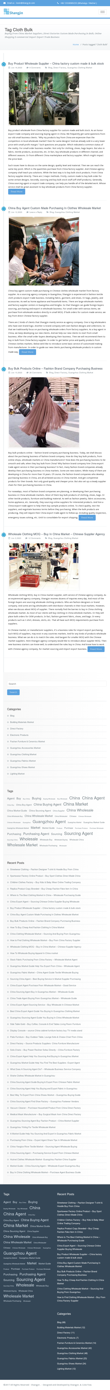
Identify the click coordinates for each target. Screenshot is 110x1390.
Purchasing (14, 834)
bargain (63, 637)
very (97, 141)
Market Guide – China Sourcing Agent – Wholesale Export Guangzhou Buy (45, 1165)
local (25, 141)
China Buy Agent (24, 804)
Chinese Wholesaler (14, 822)
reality (15, 148)
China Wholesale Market (39, 816)
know (36, 644)
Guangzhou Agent (49, 821)
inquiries (73, 598)
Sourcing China (12, 840)
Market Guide (48, 827)
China (74, 797)
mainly (52, 322)
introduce (75, 641)
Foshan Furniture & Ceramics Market (27, 741)
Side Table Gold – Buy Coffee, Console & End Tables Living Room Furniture (45, 1023)
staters (77, 470)
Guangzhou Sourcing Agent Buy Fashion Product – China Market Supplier (44, 1120)
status (97, 144)
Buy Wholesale (62, 799)
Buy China (26, 799)
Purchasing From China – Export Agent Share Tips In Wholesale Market (43, 1139)
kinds (22, 322)
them (100, 336)
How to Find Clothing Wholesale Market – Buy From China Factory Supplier (45, 940)
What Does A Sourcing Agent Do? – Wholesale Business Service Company (45, 1069)
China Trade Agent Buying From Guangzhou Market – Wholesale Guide (43, 998)
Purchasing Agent (36, 833)
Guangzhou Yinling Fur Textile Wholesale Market (32, 1127)
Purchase (68, 827)
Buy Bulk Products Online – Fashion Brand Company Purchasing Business (55, 368)
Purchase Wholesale (97, 828)
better (65, 340)
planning (64, 491)
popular (62, 144)
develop (100, 474)
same (87, 134)
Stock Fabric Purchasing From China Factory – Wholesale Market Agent (43, 959)
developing (13, 474)
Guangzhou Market (74, 822)
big (92, 322)
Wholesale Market (22, 845)
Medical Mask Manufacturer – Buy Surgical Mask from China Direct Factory (45, 1114)
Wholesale (29, 839)
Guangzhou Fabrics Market (23, 760)
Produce (59, 828)
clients (34, 137)
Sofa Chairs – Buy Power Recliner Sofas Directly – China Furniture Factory (45, 1049)
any (46, 633)
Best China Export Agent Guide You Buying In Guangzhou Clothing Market (45, 1011)
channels (68, 605)
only (40, 481)
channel (94, 152)
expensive (81, 137)
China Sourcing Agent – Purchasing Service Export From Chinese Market (44, 1152)
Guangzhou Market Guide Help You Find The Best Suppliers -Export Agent (45, 1062)
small (26, 148)
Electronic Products (19, 734)
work (101, 644)
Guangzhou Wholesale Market (18, 828)
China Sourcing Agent (40, 810)
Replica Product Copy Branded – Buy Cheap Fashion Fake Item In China (44, 888)
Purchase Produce (81, 828)
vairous (86, 308)
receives (54, 598)
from (89, 333)
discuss (98, 452)
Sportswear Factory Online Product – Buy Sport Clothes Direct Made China (45, 875)
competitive (92, 478)
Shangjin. (75, 1385)
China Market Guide (17, 810)
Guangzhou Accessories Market (25, 747)
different (85, 152)
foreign (11, 602)
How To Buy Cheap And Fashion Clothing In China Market (37, 927)
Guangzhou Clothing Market (79, 67)
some (64, 343)
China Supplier (59, 810)
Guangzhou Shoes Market (22, 767)
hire (88, 463)
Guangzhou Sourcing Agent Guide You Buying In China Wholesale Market (44, 1017)
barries (74, 609)
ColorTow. (87, 1385)
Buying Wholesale (49, 799)
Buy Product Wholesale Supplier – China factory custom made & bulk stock (56, 63)
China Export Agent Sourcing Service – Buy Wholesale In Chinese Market (44, 1004)
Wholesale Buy (46, 839)
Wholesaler (63, 846)
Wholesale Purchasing (48, 845)
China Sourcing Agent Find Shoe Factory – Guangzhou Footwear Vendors (44, 1101)
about (11, 456)
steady (94, 481)
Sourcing (56, 834)
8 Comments (35, 67)
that (10, 329)
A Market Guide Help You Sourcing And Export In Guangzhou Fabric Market (45, 1133)
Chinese (72, 816)
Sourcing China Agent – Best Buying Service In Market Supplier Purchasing (45, 978)
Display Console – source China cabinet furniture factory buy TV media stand (46, 1030)
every (80, 598)
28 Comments (36, 372)
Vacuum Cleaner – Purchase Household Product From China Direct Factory (45, 1107)
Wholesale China (76, 839)
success (57, 478)
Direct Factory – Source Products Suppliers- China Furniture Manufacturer (44, 1043)
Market (35, 827)
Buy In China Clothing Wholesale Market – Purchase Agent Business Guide (45, 1172)
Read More (17, 191)
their (59, 336)
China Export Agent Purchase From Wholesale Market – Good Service (43, 985)
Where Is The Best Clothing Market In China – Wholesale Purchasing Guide (45, 895)
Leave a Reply (36, 212)
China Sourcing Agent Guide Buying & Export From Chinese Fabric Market (45, 1081)
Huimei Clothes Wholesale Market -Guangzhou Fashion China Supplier (43, 1159)
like (65, 641)
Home (76, 44)
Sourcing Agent (78, 833)
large (81, 301)
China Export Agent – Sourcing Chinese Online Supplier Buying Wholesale (44, 901)
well (25, 301)
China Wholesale (80, 810)
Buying (36, 798)
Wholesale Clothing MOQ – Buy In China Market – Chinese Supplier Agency (56, 534)
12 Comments (34, 538)
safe (23, 463)
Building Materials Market (22, 722)
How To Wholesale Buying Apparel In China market (34, 953)
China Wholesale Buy (15, 816)
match (42, 637)
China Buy (10, 805)
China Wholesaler (61, 816)
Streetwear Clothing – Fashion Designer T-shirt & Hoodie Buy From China (44, 869)
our (36, 333)
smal (20, 144)
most (94, 598)
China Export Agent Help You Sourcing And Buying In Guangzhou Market (44, 1056)
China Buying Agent (47, 804)
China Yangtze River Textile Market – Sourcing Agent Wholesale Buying (43, 1146)
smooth (12, 463)
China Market (75, 804)
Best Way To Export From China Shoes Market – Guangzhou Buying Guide (45, 1094)
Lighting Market (17, 773)
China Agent (93, 797)
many (67, 467)
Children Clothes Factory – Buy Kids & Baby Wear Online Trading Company (45, 882)
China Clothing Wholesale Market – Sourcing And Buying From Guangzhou (45, 933)
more (34, 474)
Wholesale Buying (60, 840)
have (15, 326)
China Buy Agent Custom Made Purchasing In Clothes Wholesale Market (54, 208)
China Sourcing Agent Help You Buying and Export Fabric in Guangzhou (43, 1088)
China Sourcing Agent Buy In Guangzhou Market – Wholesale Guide (42, 991)
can (81, 305)
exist (38, 633)
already (82, 141)
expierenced (17, 598)
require (31, 513)
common (89, 144)
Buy (18, 798)
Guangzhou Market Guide (94, 822)
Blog (50, 67)
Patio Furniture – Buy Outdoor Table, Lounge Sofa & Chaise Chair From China (46, 1036)
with (65, 595)
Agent (10, 798)
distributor (58, 605)
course (58, 474)
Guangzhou (27, 822)
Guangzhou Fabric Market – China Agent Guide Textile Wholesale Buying (44, 972)
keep (20, 333)
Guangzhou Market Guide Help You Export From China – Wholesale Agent (45, 965)
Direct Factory (59, 67)
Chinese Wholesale (84, 816)
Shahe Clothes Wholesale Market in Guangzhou (32, 1075)
